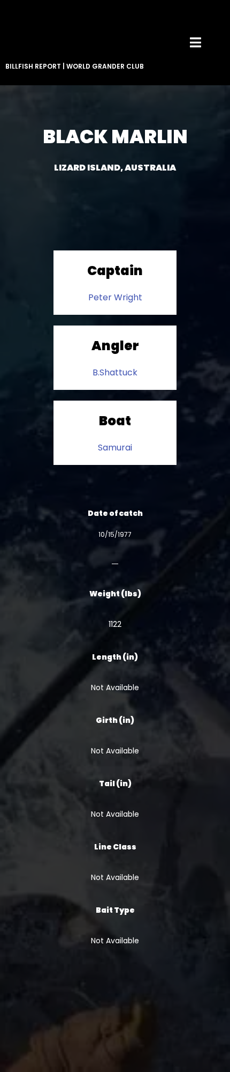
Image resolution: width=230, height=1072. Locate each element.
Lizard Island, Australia (115, 167)
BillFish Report (33, 66)
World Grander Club (105, 66)
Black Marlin (115, 136)
